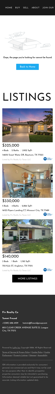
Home (8, 8)
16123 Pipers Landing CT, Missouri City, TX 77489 (25, 210)
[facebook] (4, 337)
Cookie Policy (37, 352)
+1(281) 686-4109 (10, 323)
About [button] (36, 8)
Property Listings (21, 355)
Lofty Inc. (16, 348)
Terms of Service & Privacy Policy (16, 352)
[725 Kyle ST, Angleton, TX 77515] (27, 236)
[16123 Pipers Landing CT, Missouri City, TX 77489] (27, 181)
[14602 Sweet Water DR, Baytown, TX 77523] (27, 125)
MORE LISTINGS (27, 279)
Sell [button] (26, 8)
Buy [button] (17, 8)
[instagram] (10, 337)
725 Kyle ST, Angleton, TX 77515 (17, 266)
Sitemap (32, 355)
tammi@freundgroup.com (35, 323)
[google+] (17, 337)
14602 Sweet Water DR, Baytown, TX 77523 (22, 155)
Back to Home (27, 67)
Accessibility (42, 355)
